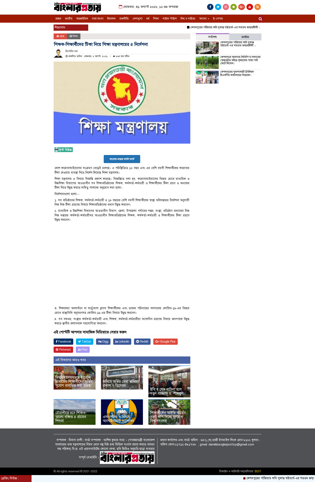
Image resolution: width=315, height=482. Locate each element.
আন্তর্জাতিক (82, 18)
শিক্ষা (156, 18)
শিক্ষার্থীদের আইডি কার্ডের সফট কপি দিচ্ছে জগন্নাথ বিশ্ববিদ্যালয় (168, 417)
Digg (105, 341)
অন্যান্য (203, 18)
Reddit (143, 341)
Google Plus (167, 341)
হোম (61, 36)
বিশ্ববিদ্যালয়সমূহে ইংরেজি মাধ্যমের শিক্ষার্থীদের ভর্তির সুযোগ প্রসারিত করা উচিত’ (74, 381)
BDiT (258, 471)
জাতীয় (68, 18)
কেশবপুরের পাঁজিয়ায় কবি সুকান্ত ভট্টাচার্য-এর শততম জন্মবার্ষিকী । (213, 27)
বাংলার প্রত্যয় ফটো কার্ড (122, 159)
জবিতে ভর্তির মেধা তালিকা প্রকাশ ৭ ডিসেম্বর (121, 383)
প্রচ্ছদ (58, 18)
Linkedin (123, 341)
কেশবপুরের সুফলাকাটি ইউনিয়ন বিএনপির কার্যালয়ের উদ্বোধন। (237, 73)
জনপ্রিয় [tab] (245, 37)
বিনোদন (111, 18)
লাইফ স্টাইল (170, 18)
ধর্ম (147, 18)
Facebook (64, 341)
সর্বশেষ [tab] (212, 37)
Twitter (86, 341)
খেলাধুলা (137, 18)
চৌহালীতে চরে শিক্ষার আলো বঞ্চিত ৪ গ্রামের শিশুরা (70, 417)
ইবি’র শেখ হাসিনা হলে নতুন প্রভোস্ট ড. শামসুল (166, 391)
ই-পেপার (218, 18)
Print (84, 349)
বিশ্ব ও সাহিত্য (188, 18)
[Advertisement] (122, 305)
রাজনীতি (124, 18)
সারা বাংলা (97, 18)
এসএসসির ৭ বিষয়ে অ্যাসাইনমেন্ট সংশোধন (118, 419)
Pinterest (64, 349)
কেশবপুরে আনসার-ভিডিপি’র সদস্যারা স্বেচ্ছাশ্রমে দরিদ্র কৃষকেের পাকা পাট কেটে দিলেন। (240, 60)
